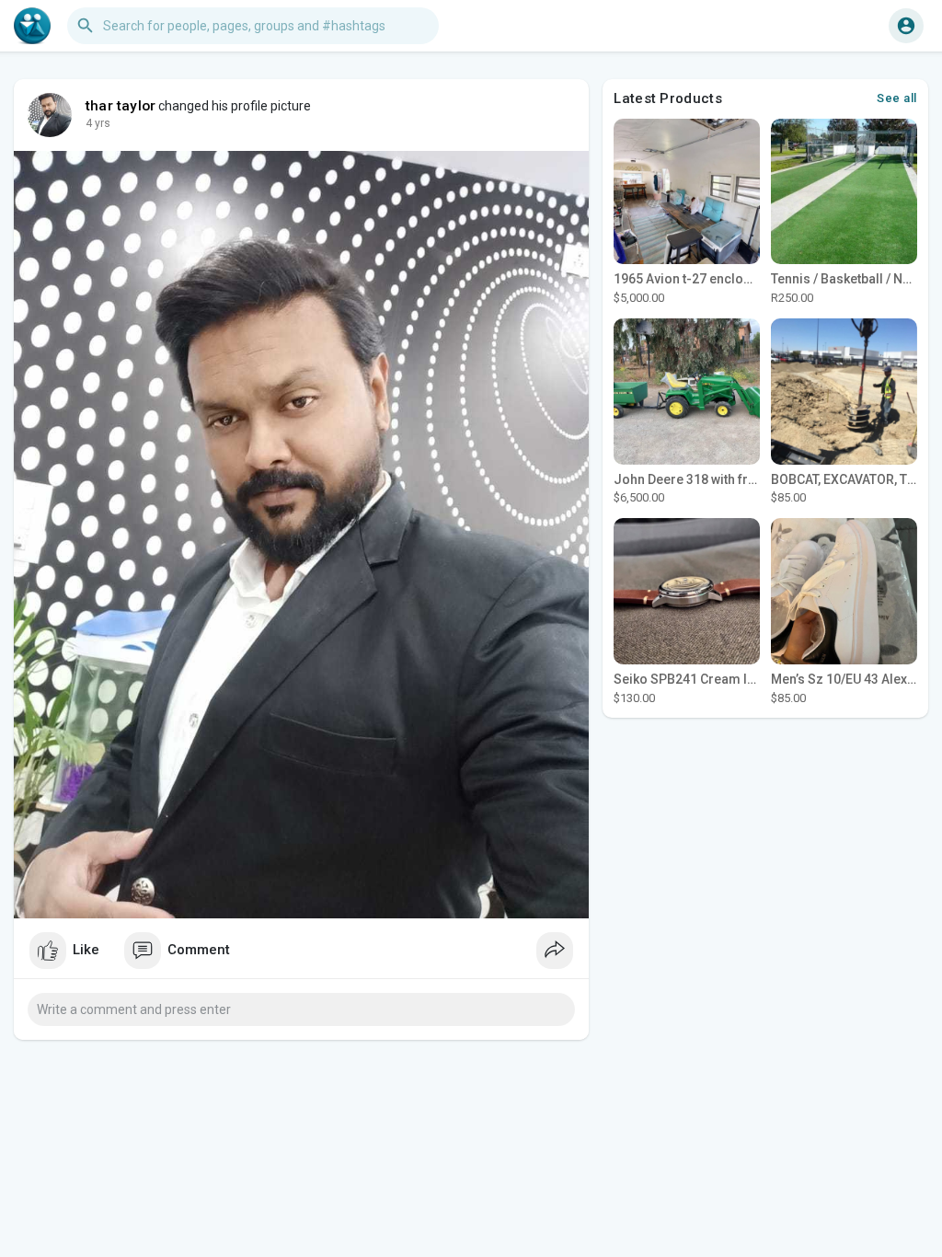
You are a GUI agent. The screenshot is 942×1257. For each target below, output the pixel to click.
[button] (906, 25)
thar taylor (120, 106)
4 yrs (98, 123)
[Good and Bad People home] (32, 25)
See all (897, 98)
